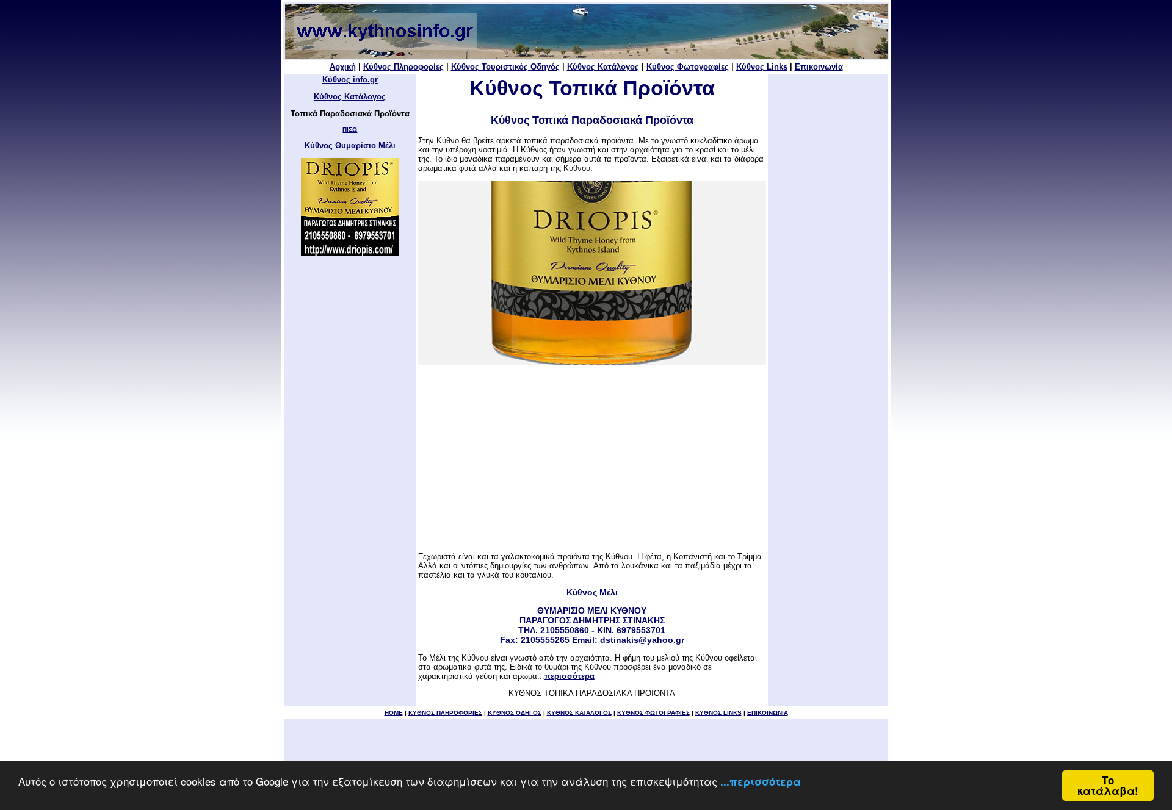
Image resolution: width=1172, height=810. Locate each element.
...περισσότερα (760, 781)
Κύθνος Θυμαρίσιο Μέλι (350, 145)
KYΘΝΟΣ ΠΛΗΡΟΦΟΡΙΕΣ (445, 712)
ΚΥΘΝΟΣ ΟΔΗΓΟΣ (514, 712)
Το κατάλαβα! (1107, 785)
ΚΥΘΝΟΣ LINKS (718, 712)
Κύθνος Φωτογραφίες (687, 66)
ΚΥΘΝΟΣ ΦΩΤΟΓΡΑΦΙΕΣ (653, 712)
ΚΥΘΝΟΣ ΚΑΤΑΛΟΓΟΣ (579, 712)
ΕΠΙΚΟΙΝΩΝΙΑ (767, 712)
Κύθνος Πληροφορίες (403, 66)
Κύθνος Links (761, 66)
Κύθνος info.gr (350, 79)
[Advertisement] (592, 458)
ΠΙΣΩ (349, 129)
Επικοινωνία (819, 66)
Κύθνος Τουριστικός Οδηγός (505, 66)
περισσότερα (569, 676)
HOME (394, 712)
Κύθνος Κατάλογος (603, 66)
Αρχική (343, 66)
